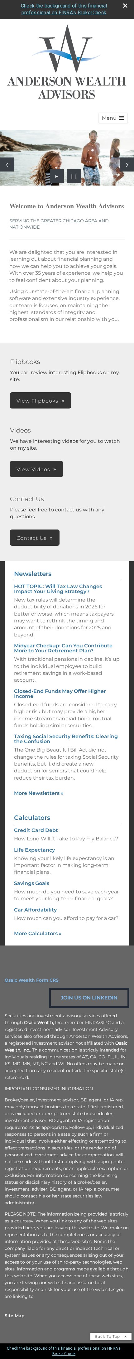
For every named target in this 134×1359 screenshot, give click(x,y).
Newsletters (32, 574)
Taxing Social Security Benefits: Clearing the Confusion (66, 738)
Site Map (15, 1315)
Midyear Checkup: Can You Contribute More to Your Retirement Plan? (63, 648)
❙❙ (74, 176)
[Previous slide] (7, 164)
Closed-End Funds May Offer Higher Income (60, 693)
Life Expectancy (34, 850)
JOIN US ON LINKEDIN (89, 998)
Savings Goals (31, 883)
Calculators (32, 817)
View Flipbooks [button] (37, 401)
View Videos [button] (33, 469)
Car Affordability (35, 910)
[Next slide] (127, 164)
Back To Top (108, 1336)
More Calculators (38, 933)
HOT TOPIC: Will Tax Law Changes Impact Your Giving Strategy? (58, 588)
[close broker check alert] (125, 5)
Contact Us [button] (32, 538)
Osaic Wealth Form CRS (32, 980)
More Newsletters (39, 793)
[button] (113, 118)
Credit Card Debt (36, 830)
